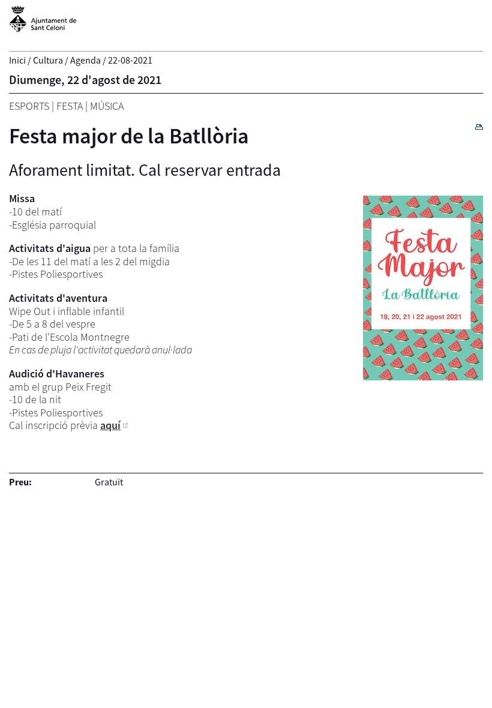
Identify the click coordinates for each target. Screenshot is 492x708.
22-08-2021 (130, 60)
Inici (17, 60)
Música (107, 106)
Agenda (85, 60)
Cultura (48, 60)
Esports (29, 106)
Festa (69, 106)
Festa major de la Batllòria (129, 135)
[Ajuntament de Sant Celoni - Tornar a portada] (43, 26)
